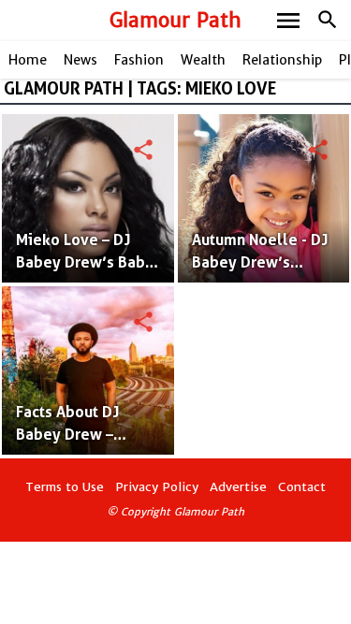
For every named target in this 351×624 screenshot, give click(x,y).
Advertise (238, 487)
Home (27, 59)
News (80, 59)
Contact (302, 487)
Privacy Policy (156, 487)
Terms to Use (64, 487)
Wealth (203, 59)
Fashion (139, 59)
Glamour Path (175, 20)
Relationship (282, 59)
